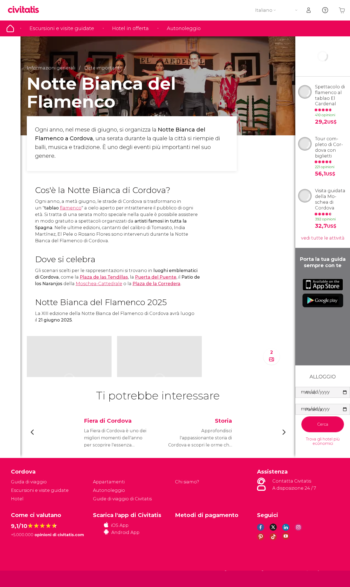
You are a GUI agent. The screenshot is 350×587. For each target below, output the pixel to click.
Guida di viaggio (10, 28)
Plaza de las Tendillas (104, 277)
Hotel (17, 498)
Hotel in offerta (130, 28)
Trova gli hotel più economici (323, 441)
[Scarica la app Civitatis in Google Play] (322, 300)
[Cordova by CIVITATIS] (25, 10)
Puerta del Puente (155, 277)
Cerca (322, 424)
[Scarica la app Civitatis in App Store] (322, 285)
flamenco (70, 208)
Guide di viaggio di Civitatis (122, 498)
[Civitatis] (25, 578)
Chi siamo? (187, 481)
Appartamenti (109, 481)
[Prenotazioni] (309, 10)
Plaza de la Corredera (156, 283)
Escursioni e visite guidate (62, 28)
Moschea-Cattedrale (99, 283)
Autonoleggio (184, 28)
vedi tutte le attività (323, 238)
